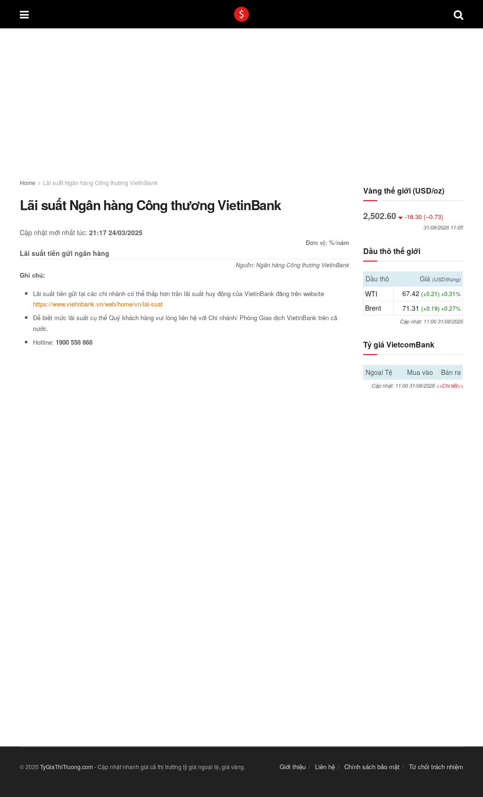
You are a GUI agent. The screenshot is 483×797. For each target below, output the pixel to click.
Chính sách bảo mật (372, 766)
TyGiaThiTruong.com (66, 767)
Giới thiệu (293, 766)
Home (27, 182)
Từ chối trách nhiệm (436, 766)
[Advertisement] (241, 98)
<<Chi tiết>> (449, 385)
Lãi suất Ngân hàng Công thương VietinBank (100, 182)
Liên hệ (325, 766)
